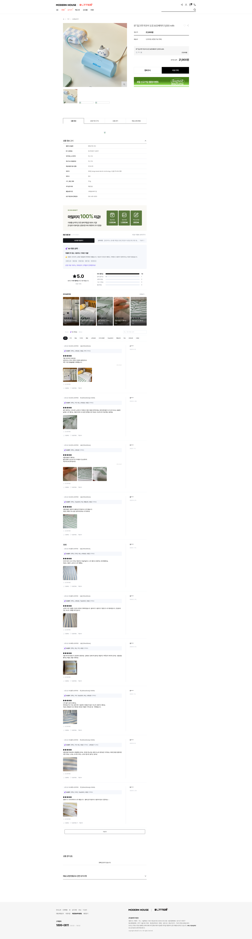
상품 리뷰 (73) (94, 121)
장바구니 (147, 70)
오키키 (70, 10)
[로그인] (182, 5)
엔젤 (63, 10)
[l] (142, 909)
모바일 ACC (75, 19)
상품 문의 (115, 121)
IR (69, 910)
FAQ (80, 910)
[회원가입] (186, 5)
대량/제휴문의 (60, 914)
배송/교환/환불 (136, 121)
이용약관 (67, 914)
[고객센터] (194, 5)
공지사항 (74, 910)
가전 (68, 19)
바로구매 (175, 70)
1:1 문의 (85, 910)
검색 (195, 9)
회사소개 (58, 910)
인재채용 (65, 910)
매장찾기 (85, 914)
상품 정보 (73, 121)
